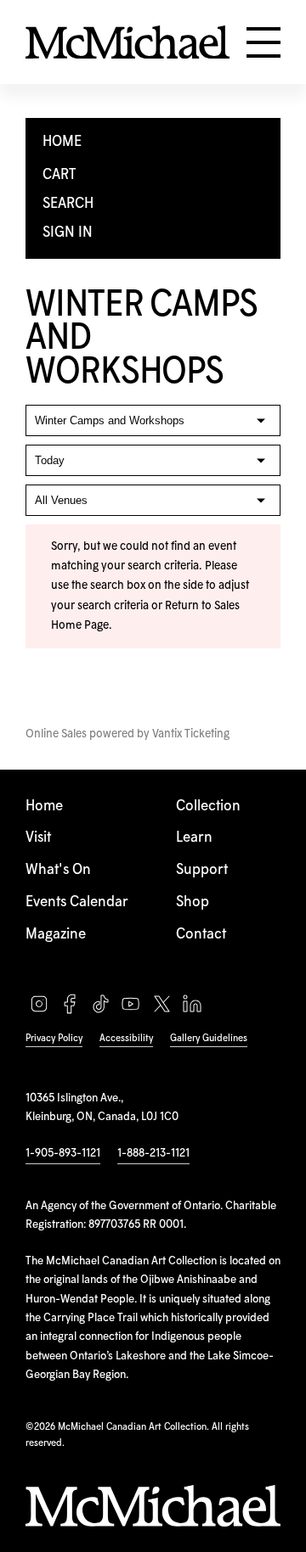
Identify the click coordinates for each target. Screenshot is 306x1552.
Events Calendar (77, 902)
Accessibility (126, 1038)
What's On (58, 870)
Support (202, 870)
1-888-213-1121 (153, 1153)
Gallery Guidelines (208, 1038)
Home (44, 806)
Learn (194, 838)
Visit (38, 838)
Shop (192, 902)
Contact (201, 934)
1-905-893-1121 (63, 1153)
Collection (208, 806)
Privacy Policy (54, 1038)
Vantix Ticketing (191, 734)
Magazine (56, 934)
